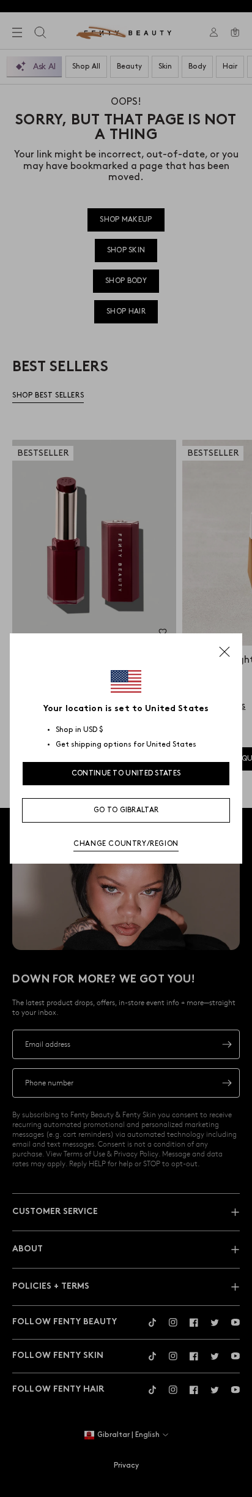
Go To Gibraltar (126, 810)
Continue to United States (126, 773)
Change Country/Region (126, 843)
